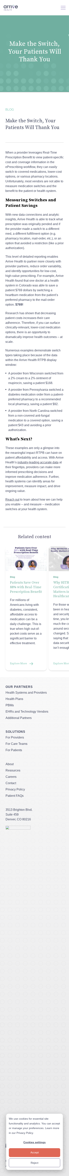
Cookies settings (34, 1142)
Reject (34, 1162)
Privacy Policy (24, 1132)
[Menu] (63, 7)
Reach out (12, 499)
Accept (34, 1152)
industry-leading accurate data (37, 462)
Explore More (18, 663)
